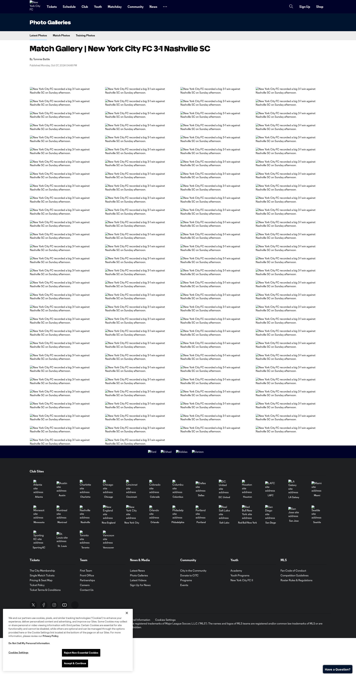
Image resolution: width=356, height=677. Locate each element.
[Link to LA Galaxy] (293, 487)
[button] (165, 6)
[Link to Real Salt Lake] (224, 512)
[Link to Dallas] (201, 486)
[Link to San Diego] (270, 512)
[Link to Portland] (201, 512)
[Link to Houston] (247, 487)
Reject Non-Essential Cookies (81, 652)
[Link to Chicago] (108, 487)
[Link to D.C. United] (224, 487)
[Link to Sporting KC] (38, 537)
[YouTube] (64, 605)
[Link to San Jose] (293, 512)
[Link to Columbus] (178, 487)
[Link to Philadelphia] (178, 512)
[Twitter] (33, 605)
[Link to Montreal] (62, 512)
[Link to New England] (108, 512)
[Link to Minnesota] (38, 512)
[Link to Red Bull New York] (247, 512)
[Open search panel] (291, 6)
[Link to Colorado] (154, 487)
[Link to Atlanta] (38, 487)
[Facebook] (43, 605)
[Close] (127, 613)
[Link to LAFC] (270, 486)
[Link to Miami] (317, 486)
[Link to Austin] (62, 486)
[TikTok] (75, 605)
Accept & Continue (75, 663)
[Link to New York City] (131, 512)
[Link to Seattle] (317, 512)
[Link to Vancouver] (108, 537)
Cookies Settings (165, 619)
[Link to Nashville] (85, 512)
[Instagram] (54, 605)
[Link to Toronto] (85, 537)
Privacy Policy (50, 635)
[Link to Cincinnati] (131, 487)
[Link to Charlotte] (85, 487)
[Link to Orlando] (154, 512)
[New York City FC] (36, 6)
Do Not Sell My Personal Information (29, 643)
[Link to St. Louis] (62, 537)
